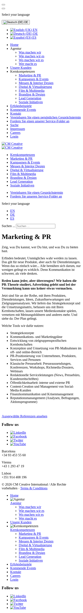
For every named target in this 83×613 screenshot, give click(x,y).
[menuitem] (14, 45)
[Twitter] (16, 440)
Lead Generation (21, 181)
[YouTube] (18, 444)
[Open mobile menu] (3, 4)
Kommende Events (23, 568)
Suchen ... (8, 226)
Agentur (15, 503)
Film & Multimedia (23, 174)
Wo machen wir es (31, 514)
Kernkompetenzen (22, 155)
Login (14, 579)
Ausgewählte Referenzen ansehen (24, 416)
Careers (15, 576)
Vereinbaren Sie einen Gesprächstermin (36, 192)
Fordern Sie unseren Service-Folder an (36, 196)
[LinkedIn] (18, 432)
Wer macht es (28, 518)
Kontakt (15, 572)
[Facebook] (18, 436)
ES (33, 37)
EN (34, 30)
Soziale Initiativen (22, 185)
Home (14, 495)
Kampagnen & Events (25, 162)
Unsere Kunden (20, 522)
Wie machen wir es (31, 511)
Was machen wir (30, 507)
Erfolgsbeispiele (21, 564)
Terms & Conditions (33, 488)
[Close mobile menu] (3, 8)
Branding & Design (23, 177)
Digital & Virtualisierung (26, 170)
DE (25, 22)
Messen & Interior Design (27, 166)
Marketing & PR (21, 158)
